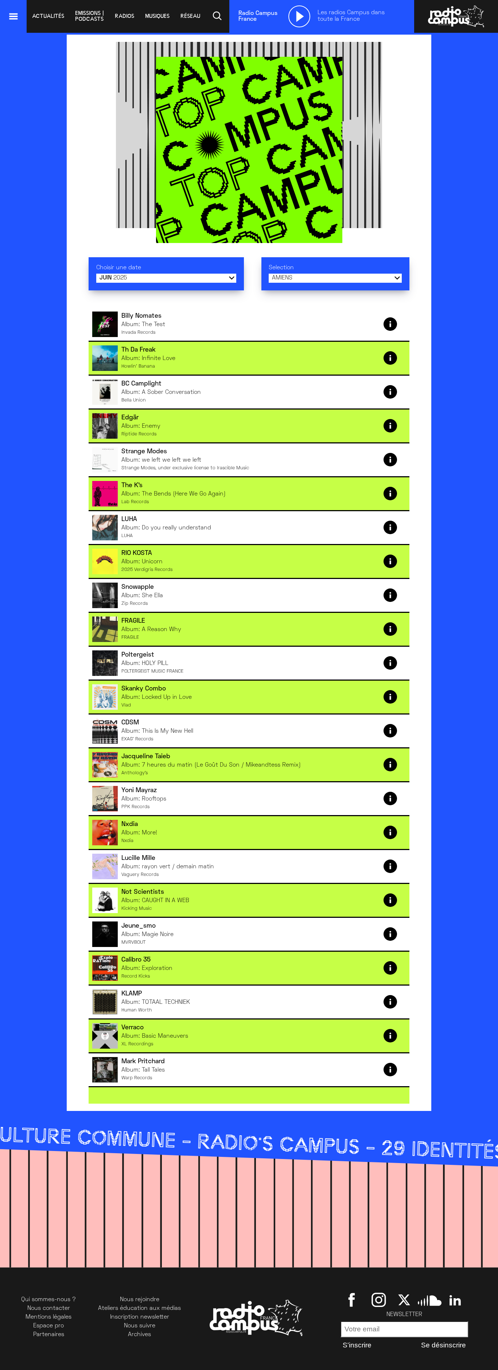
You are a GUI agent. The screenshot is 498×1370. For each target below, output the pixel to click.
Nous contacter (48, 1308)
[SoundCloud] (429, 1299)
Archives (139, 1334)
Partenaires (48, 1334)
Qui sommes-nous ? (48, 1299)
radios (124, 16)
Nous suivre (139, 1325)
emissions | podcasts (89, 16)
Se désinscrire (443, 1345)
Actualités (48, 16)
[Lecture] (299, 16)
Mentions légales (48, 1317)
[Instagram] (378, 1299)
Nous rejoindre (139, 1299)
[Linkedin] (455, 1299)
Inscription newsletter (139, 1317)
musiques (157, 16)
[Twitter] (404, 1299)
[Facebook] (353, 1299)
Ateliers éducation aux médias (139, 1308)
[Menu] (13, 16)
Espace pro (48, 1325)
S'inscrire (357, 1345)
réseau (190, 16)
